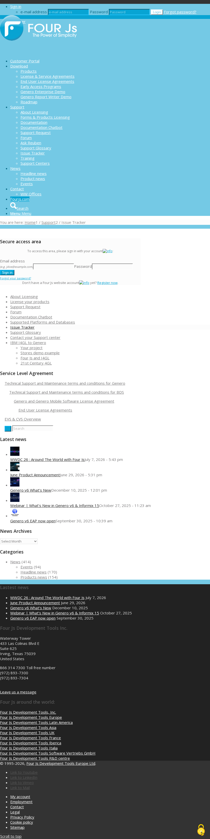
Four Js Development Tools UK (27, 732)
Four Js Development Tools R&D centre (35, 758)
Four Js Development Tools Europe (31, 717)
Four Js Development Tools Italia (29, 747)
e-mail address (33, 11)
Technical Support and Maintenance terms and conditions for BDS (66, 392)
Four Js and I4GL (34, 357)
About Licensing (24, 296)
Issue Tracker (22, 327)
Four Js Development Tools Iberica (30, 742)
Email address (16, 263)
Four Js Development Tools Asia (28, 727)
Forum (16, 311)
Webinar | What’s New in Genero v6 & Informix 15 (54, 505)
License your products (29, 301)
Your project (31, 347)
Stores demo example (40, 352)
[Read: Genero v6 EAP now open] (14, 515)
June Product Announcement (35, 474)
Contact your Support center (35, 337)
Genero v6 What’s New (30, 490)
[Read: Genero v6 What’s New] (14, 485)
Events (26, 566)
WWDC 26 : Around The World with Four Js (47, 459)
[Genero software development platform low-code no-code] (38, 51)
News (15, 561)
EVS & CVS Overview (23, 419)
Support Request (25, 306)
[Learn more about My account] (107, 251)
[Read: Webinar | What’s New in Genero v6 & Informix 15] (14, 500)
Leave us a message (18, 691)
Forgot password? (180, 11)
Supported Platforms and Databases (42, 322)
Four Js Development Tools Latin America (36, 722)
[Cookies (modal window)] (201, 830)
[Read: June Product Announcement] (14, 469)
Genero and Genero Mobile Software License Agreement (64, 401)
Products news (33, 577)
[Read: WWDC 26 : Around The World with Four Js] (14, 454)
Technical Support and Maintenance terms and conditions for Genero (65, 383)
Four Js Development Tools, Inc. (28, 712)
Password (99, 11)
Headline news (33, 572)
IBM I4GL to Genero (28, 342)
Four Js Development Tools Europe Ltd (60, 763)
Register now (107, 282)
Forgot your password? (15, 278)
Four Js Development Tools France (30, 737)
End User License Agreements (45, 410)
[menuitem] (110, 60)
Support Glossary (25, 332)
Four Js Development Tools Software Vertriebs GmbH (48, 753)
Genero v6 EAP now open (33, 520)
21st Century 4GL (36, 363)
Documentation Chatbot (31, 316)
